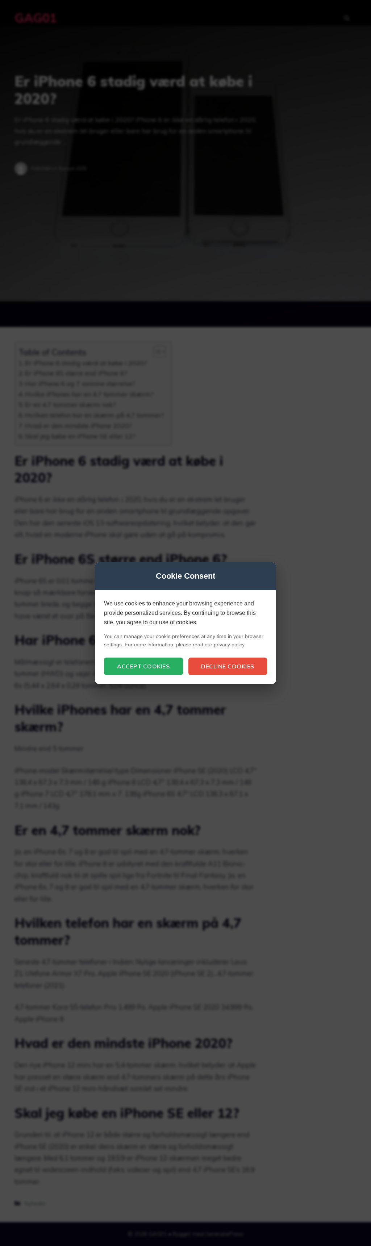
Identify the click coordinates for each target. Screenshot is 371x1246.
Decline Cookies (227, 666)
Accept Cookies (143, 666)
